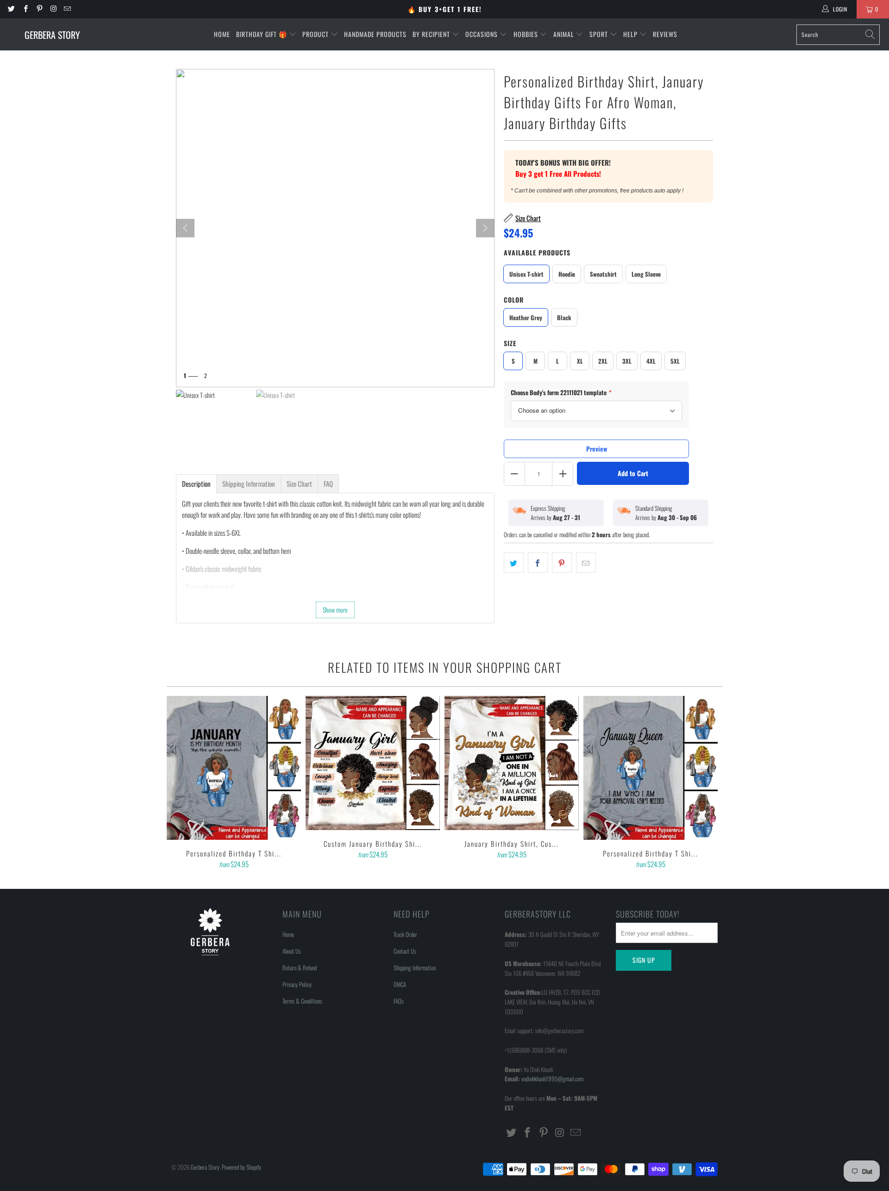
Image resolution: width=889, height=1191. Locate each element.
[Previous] (180, 783)
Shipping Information (415, 967)
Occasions (482, 34)
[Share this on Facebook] (538, 562)
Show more (335, 609)
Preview (596, 448)
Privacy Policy (297, 984)
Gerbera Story (205, 1167)
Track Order (405, 934)
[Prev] (185, 228)
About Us (291, 950)
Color (514, 299)
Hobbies (526, 34)
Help (631, 34)
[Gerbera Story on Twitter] (11, 9)
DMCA (400, 984)
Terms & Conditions (302, 1000)
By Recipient (432, 34)
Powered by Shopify (241, 1167)
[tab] (196, 483)
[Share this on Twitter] (514, 562)
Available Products (537, 252)
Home (222, 34)
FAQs (399, 1000)
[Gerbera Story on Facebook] (25, 9)
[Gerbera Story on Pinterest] (39, 9)
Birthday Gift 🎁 (262, 34)
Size (510, 343)
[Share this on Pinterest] (562, 562)
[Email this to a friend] (586, 562)
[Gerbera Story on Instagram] (53, 9)
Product (316, 34)
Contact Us (405, 950)
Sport (599, 34)
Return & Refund (299, 967)
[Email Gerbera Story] (67, 9)
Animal (564, 34)
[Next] (485, 228)
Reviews (665, 34)
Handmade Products (375, 34)
